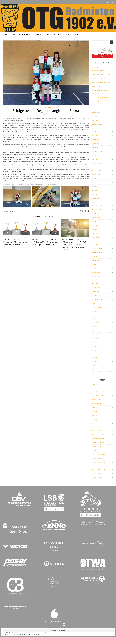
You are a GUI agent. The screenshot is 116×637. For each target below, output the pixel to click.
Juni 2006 (95, 369)
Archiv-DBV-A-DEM (97, 392)
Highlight (94, 423)
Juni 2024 (95, 155)
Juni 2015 (95, 334)
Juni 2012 (95, 346)
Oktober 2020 (96, 272)
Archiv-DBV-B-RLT (97, 399)
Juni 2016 (95, 330)
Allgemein (95, 388)
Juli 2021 (94, 264)
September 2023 (97, 171)
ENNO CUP (95, 419)
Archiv (68, 34)
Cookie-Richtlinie (36, 634)
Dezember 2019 (97, 295)
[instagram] (110, 2)
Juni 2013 (95, 342)
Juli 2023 (94, 178)
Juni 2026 (95, 116)
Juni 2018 (95, 319)
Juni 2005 (95, 373)
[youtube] (108, 2)
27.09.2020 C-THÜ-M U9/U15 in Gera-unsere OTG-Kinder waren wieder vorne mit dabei (15, 242)
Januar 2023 (95, 202)
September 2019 (97, 307)
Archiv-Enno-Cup (97, 403)
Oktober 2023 (96, 167)
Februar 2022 (96, 241)
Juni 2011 (95, 350)
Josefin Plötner (8, 211)
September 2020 (97, 276)
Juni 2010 (95, 354)
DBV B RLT (95, 411)
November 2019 (97, 299)
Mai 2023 (95, 186)
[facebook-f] (105, 2)
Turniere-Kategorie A (98, 458)
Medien (76, 34)
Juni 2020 (95, 280)
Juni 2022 (95, 225)
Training (47, 34)
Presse (94, 450)
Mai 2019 (95, 315)
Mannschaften (24, 34)
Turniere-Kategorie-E (98, 474)
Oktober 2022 (96, 213)
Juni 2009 (95, 358)
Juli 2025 (94, 128)
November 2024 (97, 151)
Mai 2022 (95, 229)
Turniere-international (98, 454)
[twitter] (112, 2)
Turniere (36, 34)
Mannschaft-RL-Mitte (98, 438)
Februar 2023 (96, 198)
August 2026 (96, 112)
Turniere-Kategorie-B (98, 462)
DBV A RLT (95, 407)
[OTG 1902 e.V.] (58, 18)
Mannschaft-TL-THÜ (98, 442)
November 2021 (97, 252)
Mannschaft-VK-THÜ (98, 446)
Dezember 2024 (97, 147)
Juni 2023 (95, 182)
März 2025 (95, 136)
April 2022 (95, 233)
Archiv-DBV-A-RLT (97, 396)
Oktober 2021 (96, 256)
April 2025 (95, 132)
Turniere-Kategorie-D (98, 470)
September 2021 (97, 260)
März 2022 (95, 237)
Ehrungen (95, 415)
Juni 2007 (95, 365)
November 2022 (97, 210)
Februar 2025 (96, 139)
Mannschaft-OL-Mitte (98, 435)
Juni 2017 (95, 326)
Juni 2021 (95, 268)
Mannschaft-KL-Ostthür (99, 431)
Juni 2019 (95, 311)
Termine (13, 34)
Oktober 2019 (96, 303)
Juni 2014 (95, 338)
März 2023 (95, 194)
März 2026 (95, 120)
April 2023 (95, 190)
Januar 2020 (95, 291)
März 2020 (95, 284)
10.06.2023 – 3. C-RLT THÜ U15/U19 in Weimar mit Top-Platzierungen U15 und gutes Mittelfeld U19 (45, 242)
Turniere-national (97, 477)
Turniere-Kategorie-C (46, 107)
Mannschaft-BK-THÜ (98, 427)
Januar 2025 (95, 143)
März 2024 (95, 159)
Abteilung (57, 34)
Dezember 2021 (97, 249)
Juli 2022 (94, 221)
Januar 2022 (95, 245)
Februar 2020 (96, 288)
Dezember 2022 (97, 206)
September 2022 (97, 217)
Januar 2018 (95, 323)
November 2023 (97, 163)
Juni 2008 (95, 362)
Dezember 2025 (97, 124)
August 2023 (96, 175)
